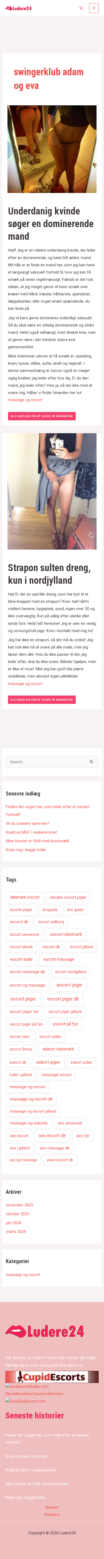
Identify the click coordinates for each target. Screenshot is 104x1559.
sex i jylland (20, 1148)
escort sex (19, 1036)
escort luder (21, 959)
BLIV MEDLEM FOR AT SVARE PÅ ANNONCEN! (42, 416)
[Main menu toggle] (94, 8)
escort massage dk (27, 971)
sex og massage (23, 1160)
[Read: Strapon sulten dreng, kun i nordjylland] (52, 491)
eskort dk (18, 1062)
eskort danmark (58, 1049)
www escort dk (60, 1159)
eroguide (50, 909)
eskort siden (81, 1062)
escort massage (58, 959)
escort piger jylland (65, 1011)
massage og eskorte (29, 1123)
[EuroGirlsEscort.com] (25, 1401)
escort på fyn (65, 1024)
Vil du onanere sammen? (27, 823)
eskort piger (48, 1062)
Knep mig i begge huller (26, 849)
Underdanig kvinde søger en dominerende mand (51, 223)
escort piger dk (63, 999)
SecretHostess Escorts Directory (34, 1393)
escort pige (69, 985)
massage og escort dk (31, 1099)
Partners (52, 1514)
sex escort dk (52, 1135)
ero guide (75, 909)
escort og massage (27, 985)
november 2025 (19, 1205)
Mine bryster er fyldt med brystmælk (37, 840)
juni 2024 (13, 1222)
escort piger (23, 999)
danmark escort (24, 897)
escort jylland (81, 946)
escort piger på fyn (26, 1024)
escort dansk (21, 946)
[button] (81, 8)
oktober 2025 (17, 1214)
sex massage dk (54, 1148)
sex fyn (83, 1135)
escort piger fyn (24, 1011)
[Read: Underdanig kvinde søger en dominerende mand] (52, 148)
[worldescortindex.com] (27, 1386)
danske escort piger (68, 897)
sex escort (19, 1135)
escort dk (51, 946)
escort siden (50, 1036)
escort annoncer (24, 934)
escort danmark (66, 934)
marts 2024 (16, 1231)
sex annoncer (70, 1123)
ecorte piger (21, 909)
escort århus (21, 1049)
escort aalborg (51, 921)
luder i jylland (21, 1074)
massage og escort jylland (33, 1111)
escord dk (19, 921)
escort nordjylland (70, 971)
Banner (52, 1507)
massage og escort (25, 399)
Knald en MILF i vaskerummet (31, 832)
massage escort (56, 1074)
